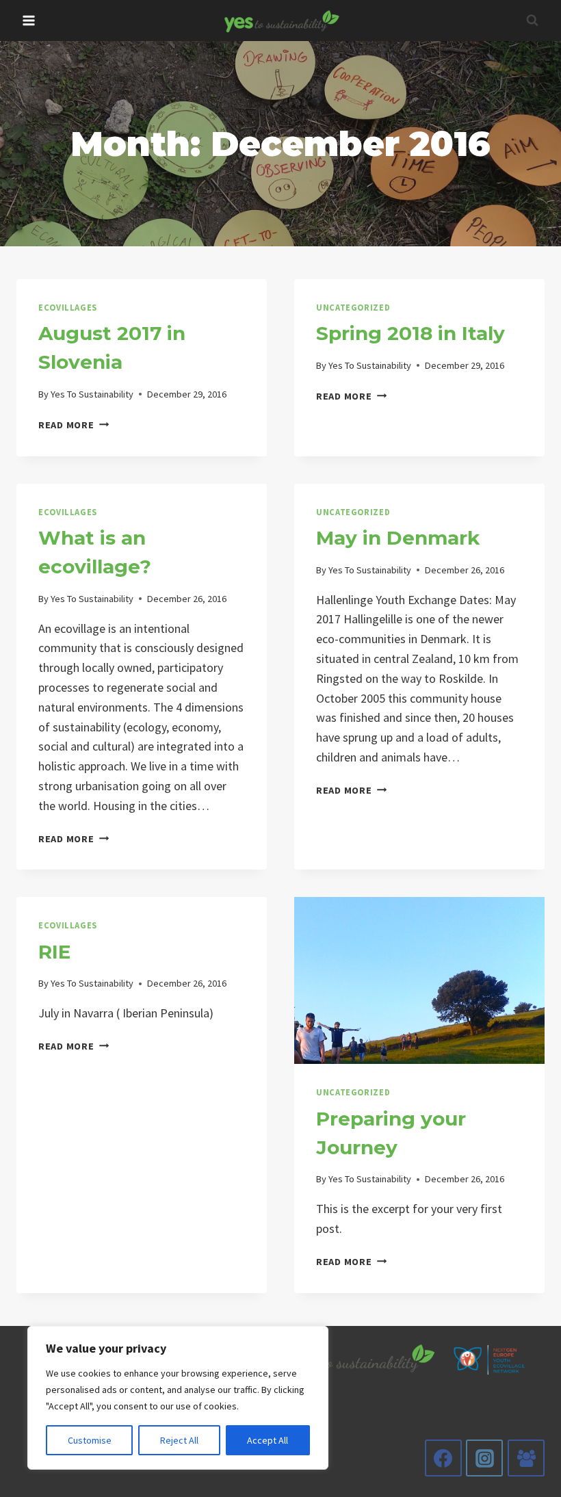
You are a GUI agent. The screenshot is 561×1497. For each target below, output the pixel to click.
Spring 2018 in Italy (410, 333)
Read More (73, 425)
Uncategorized (353, 307)
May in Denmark (398, 537)
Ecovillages (67, 307)
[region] (177, 1398)
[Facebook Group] (526, 1458)
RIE (54, 951)
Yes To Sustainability (92, 394)
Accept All (267, 1440)
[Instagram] (484, 1458)
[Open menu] (29, 20)
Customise (90, 1440)
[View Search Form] (532, 20)
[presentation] (419, 980)
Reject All (179, 1440)
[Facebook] (443, 1458)
